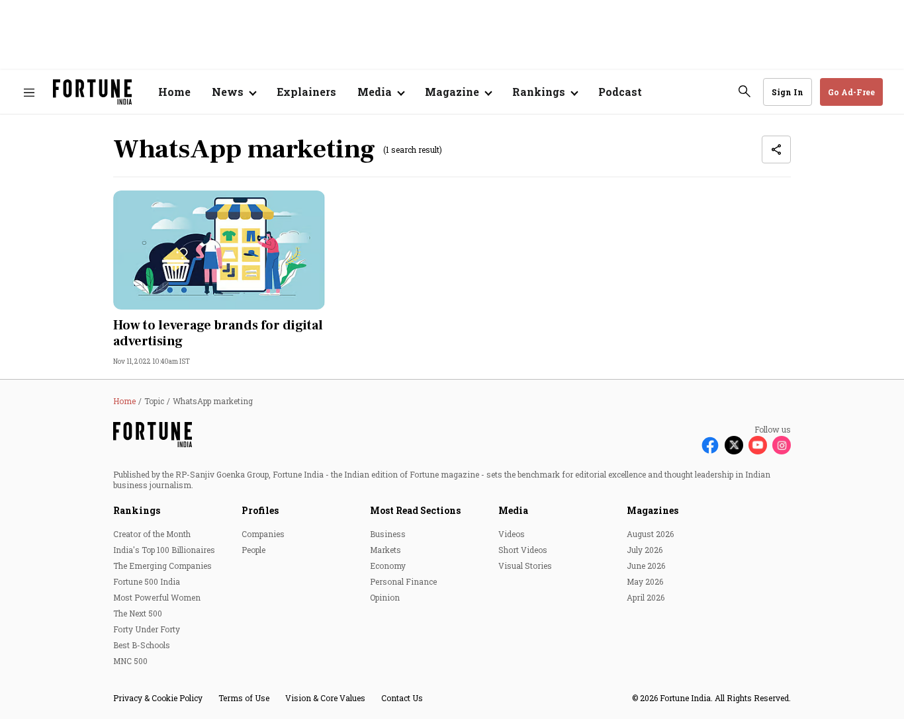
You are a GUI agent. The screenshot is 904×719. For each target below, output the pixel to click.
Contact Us (402, 698)
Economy (388, 565)
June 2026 (646, 565)
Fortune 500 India (146, 581)
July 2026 (644, 549)
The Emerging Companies (162, 565)
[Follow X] (734, 445)
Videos (511, 534)
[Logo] (92, 92)
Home (174, 92)
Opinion (385, 597)
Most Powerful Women (157, 597)
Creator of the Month (152, 534)
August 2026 (650, 534)
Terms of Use (243, 698)
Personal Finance (403, 581)
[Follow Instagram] (781, 445)
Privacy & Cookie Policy (158, 698)
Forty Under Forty (146, 629)
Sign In (787, 92)
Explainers (306, 92)
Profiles (260, 510)
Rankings (136, 510)
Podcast (620, 92)
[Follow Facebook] (710, 445)
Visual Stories (525, 565)
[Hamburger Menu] (29, 92)
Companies (263, 534)
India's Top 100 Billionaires (164, 549)
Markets (385, 549)
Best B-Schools (141, 645)
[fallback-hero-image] (219, 250)
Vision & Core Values (325, 698)
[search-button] (744, 91)
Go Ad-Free (851, 92)
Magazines (652, 510)
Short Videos (522, 549)
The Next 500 (137, 613)
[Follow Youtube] (757, 445)
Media (513, 510)
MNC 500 (130, 661)
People (253, 549)
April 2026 (645, 597)
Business (388, 534)
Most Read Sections (415, 510)
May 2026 (645, 581)
